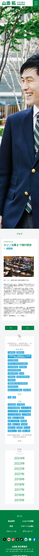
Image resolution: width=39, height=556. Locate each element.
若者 (19, 431)
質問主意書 (27, 390)
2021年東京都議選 (13, 408)
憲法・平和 (16, 424)
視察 (14, 397)
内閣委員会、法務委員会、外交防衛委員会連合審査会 (19, 356)
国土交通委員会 (13, 360)
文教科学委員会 (13, 373)
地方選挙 (23, 421)
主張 (9, 397)
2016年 (19, 495)
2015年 (19, 500)
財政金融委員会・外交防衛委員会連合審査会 (19, 436)
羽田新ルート (12, 431)
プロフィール (11, 531)
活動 (19, 401)
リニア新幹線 (26, 414)
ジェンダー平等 (13, 411)
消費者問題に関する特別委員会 (17, 383)
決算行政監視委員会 (23, 377)
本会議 (22, 373)
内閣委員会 (20, 352)
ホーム (19, 516)
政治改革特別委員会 (14, 370)
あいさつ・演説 (26, 408)
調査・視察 (26, 431)
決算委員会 (11, 377)
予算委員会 (11, 352)
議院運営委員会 (13, 386)
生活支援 (19, 427)
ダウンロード (28, 531)
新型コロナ (11, 427)
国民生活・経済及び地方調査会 (17, 364)
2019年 (19, 479)
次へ (27, 328)
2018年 (19, 484)
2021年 (19, 474)
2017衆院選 (20, 404)
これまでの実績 (27, 521)
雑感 (19, 441)
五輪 (9, 418)
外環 (9, 424)
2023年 (19, 463)
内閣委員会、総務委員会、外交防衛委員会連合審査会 (19, 344)
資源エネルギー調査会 (15, 390)
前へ (11, 328)
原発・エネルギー (13, 421)
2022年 (19, 469)
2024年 (19, 458)
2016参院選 (11, 404)
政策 (19, 394)
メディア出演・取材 (14, 414)
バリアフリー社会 (25, 411)
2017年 (19, 490)
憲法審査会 (23, 367)
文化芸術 (24, 424)
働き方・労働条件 (18, 418)
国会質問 (11, 521)
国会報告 (9, 248)
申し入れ (27, 427)
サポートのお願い (27, 526)
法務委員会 (11, 380)
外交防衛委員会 (13, 367)
